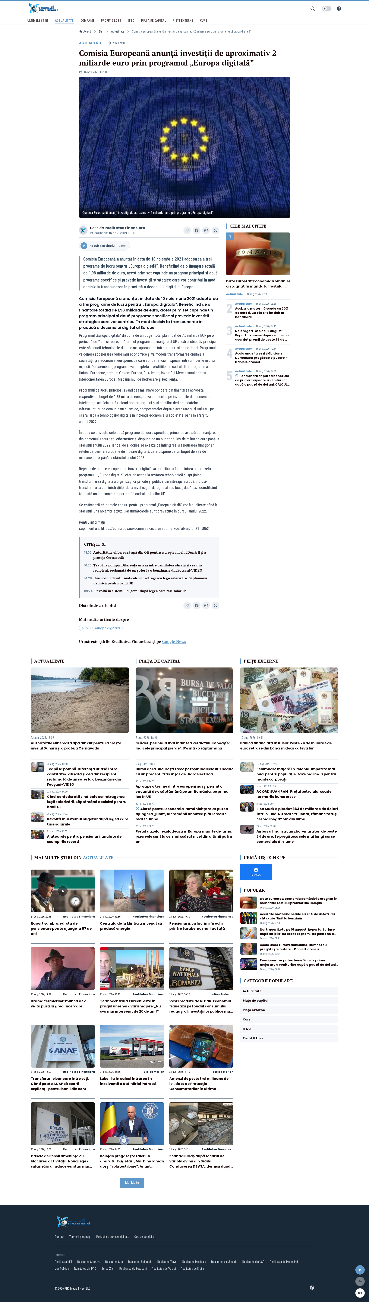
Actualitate (117, 31)
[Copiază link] (187, 230)
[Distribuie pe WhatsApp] (206, 230)
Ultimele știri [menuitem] (37, 20)
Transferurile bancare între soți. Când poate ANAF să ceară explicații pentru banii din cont (60, 1083)
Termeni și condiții (80, 1236)
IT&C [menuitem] (131, 20)
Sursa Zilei (107, 1268)
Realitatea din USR (253, 1261)
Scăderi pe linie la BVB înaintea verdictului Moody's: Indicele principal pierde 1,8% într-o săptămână (183, 746)
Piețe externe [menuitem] (183, 20)
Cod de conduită (144, 1236)
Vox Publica (62, 1268)
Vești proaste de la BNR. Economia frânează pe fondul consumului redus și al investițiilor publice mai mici (200, 1009)
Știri (101, 31)
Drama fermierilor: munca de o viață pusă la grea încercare (58, 1004)
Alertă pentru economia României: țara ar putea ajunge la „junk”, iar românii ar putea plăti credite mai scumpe (182, 814)
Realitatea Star (114, 1261)
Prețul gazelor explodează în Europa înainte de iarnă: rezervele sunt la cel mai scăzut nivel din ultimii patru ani (184, 836)
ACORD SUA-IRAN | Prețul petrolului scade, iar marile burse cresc (294, 794)
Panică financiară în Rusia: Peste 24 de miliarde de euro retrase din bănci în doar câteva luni (286, 746)
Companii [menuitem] (87, 20)
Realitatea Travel (167, 1261)
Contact (59, 1236)
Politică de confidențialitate (112, 1236)
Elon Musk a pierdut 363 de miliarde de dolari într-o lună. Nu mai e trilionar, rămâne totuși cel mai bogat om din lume (297, 814)
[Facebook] (339, 8)
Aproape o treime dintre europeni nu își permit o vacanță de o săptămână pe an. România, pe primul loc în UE (183, 791)
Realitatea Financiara (125, 227)
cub (85, 628)
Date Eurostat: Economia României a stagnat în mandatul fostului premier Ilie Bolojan (258, 286)
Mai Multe (132, 1183)
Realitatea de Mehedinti (284, 1261)
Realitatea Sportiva (88, 1261)
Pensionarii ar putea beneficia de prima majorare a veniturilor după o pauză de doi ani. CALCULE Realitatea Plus (262, 382)
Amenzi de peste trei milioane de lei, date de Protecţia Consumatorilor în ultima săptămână (198, 1086)
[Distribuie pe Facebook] (197, 230)
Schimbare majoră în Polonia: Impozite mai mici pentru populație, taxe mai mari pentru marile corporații (296, 774)
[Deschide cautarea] (312, 8)
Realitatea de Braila (192, 1268)
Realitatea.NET (63, 1261)
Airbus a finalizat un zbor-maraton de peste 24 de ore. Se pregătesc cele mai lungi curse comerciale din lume (296, 836)
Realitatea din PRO (85, 1268)
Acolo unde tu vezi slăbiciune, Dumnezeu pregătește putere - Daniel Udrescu (261, 357)
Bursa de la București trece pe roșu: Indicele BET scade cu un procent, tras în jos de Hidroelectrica (184, 772)
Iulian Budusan (222, 994)
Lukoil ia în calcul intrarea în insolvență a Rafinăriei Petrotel (128, 1081)
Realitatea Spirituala (140, 1261)
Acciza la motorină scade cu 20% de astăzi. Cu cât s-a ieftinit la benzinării (261, 312)
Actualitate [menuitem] (64, 20)
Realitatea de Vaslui (164, 1268)
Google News (174, 641)
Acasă (87, 31)
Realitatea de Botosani (133, 1268)
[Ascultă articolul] (360, 1270)
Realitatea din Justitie (224, 1261)
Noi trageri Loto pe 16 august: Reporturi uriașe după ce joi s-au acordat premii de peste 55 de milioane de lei (262, 337)
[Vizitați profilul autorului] (83, 230)
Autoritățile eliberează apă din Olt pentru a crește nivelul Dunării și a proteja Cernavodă (149, 555)
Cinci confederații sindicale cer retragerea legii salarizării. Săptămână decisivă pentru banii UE (150, 580)
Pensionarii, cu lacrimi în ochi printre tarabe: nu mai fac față (197, 926)
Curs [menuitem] (203, 20)
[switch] (326, 8)
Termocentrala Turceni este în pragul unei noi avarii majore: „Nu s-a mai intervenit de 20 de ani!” (130, 1006)
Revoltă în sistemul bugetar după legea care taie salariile (140, 590)
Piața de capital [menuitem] (153, 20)
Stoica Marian (154, 1072)
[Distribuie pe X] (215, 230)
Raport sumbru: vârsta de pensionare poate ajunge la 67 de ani (61, 928)
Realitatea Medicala (194, 1261)
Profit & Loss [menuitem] (111, 20)
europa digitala (107, 628)
